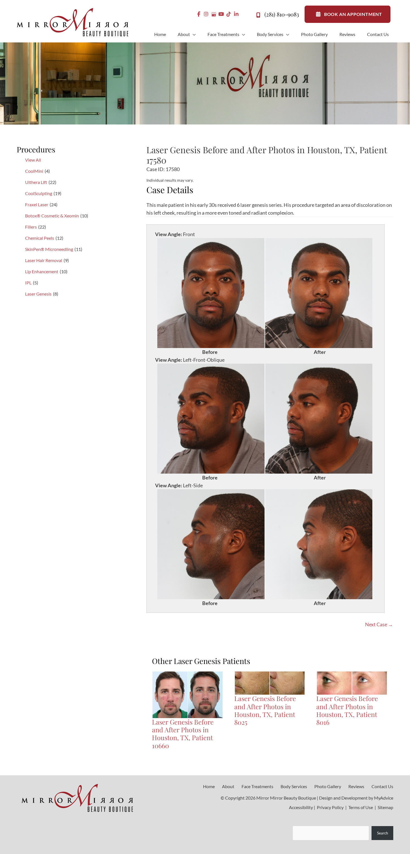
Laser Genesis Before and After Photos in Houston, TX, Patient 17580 (266, 155)
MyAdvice (383, 797)
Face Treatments (257, 786)
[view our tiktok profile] (229, 14)
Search (382, 833)
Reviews (356, 786)
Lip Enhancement (41, 271)
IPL (28, 282)
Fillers (31, 226)
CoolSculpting (38, 193)
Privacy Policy (330, 807)
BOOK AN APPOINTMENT (353, 14)
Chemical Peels (39, 238)
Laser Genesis (38, 293)
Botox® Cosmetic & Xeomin (52, 215)
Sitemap (385, 807)
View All (33, 159)
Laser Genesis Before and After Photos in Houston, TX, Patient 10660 (183, 734)
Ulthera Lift (36, 182)
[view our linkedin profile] (236, 14)
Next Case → (379, 624)
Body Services (294, 786)
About (228, 786)
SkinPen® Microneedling (49, 249)
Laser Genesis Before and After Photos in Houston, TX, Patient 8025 (265, 710)
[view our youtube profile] (221, 14)
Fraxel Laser (36, 204)
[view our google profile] (214, 14)
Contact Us (382, 786)
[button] (193, 34)
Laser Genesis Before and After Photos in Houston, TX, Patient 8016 (347, 710)
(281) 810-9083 (281, 14)
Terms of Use (361, 807)
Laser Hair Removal (43, 260)
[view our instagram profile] (206, 14)
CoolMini (34, 171)
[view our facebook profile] (198, 14)
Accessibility (301, 807)
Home (209, 786)
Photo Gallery (327, 786)
